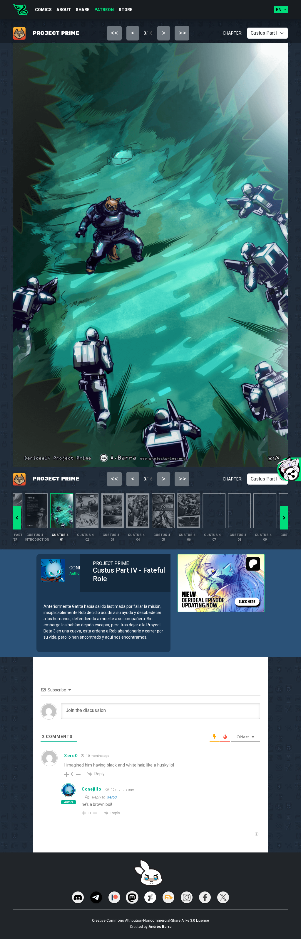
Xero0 (71, 755)
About (63, 9)
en (279, 9)
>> (182, 33)
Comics (43, 9)
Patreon (104, 9)
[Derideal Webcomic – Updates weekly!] (20, 9)
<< (114, 33)
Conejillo (91, 789)
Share (83, 9)
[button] (284, 517)
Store (125, 9)
